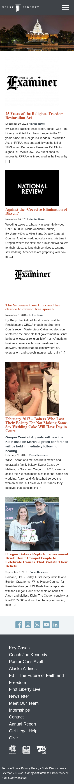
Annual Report (22, 724)
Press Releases (38, 455)
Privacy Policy (30, 768)
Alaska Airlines (23, 668)
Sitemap (7, 773)
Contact (16, 716)
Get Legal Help (23, 730)
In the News (37, 123)
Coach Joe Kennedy (28, 654)
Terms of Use (10, 768)
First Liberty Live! (25, 689)
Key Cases (19, 647)
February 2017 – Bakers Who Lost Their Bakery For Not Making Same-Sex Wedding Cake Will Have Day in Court (36, 425)
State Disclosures (53, 768)
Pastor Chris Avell (26, 661)
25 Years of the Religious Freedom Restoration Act (34, 116)
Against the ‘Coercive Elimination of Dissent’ (36, 211)
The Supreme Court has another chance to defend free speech (32, 307)
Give (13, 737)
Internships (19, 710)
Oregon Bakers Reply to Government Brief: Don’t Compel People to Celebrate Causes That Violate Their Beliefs (36, 560)
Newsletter (19, 696)
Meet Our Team (24, 703)
